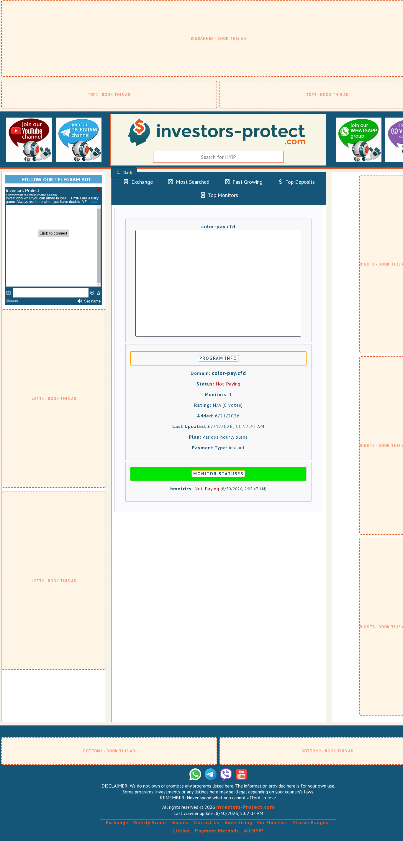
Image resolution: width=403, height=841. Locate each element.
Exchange (141, 181)
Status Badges (310, 822)
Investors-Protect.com (245, 806)
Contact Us (206, 822)
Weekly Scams (150, 822)
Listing (181, 831)
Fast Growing (247, 181)
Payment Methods (217, 831)
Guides (180, 822)
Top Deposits (299, 181)
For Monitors (272, 822)
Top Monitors (222, 195)
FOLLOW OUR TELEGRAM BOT (56, 179)
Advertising (238, 822)
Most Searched (191, 181)
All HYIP (253, 831)
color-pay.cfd (218, 226)
